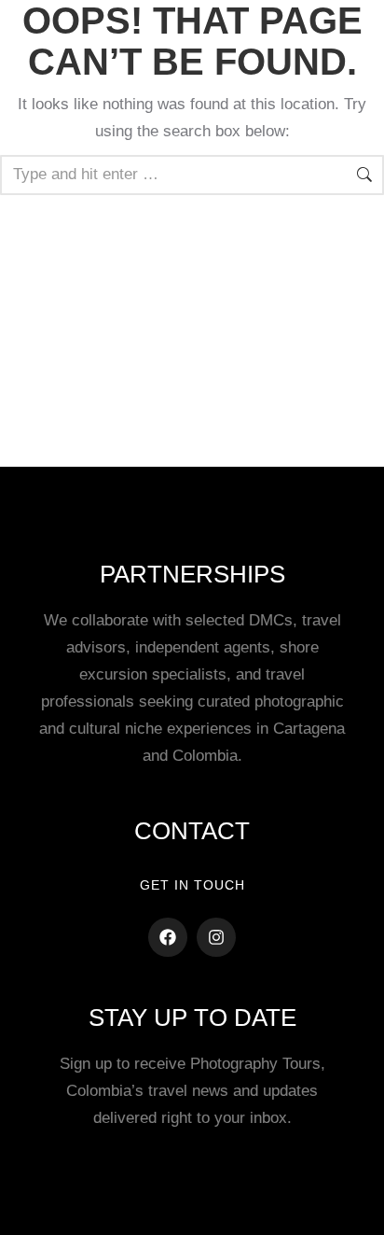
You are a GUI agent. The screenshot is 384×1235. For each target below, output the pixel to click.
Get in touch (192, 884)
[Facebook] (167, 937)
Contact (192, 831)
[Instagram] (216, 937)
